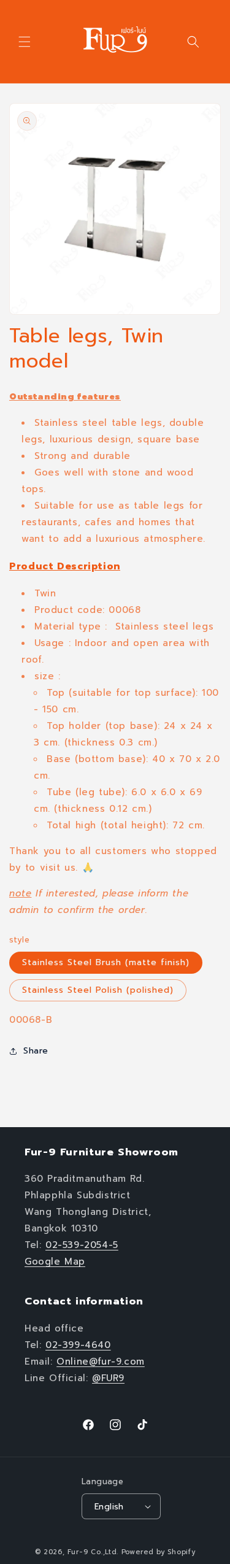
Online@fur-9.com (100, 1361)
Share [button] (35, 1050)
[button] (24, 41)
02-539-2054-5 (81, 1245)
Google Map (55, 1261)
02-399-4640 (78, 1345)
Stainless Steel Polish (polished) (98, 990)
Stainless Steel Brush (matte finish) (106, 962)
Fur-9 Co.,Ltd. (92, 1552)
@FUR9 (108, 1378)
